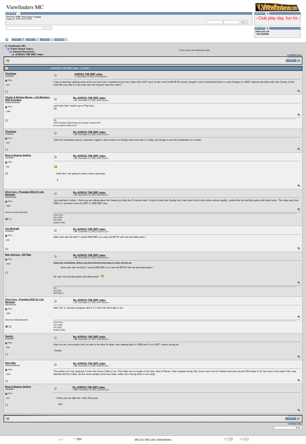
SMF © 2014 (150, 439)
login (30, 17)
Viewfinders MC (17, 46)
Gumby (9, 336)
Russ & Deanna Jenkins (18, 155)
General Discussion (23, 51)
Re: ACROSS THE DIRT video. (89, 98)
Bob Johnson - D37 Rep (18, 254)
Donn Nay (10, 363)
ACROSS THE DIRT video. (29, 54)
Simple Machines (164, 439)
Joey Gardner (262, 34)
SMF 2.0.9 (139, 439)
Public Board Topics (22, 48)
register (38, 17)
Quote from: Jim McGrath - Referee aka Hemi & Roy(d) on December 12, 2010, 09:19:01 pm (92, 263)
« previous (291, 55)
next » (299, 55)
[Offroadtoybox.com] (6, 220)
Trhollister (10, 73)
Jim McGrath (12, 228)
